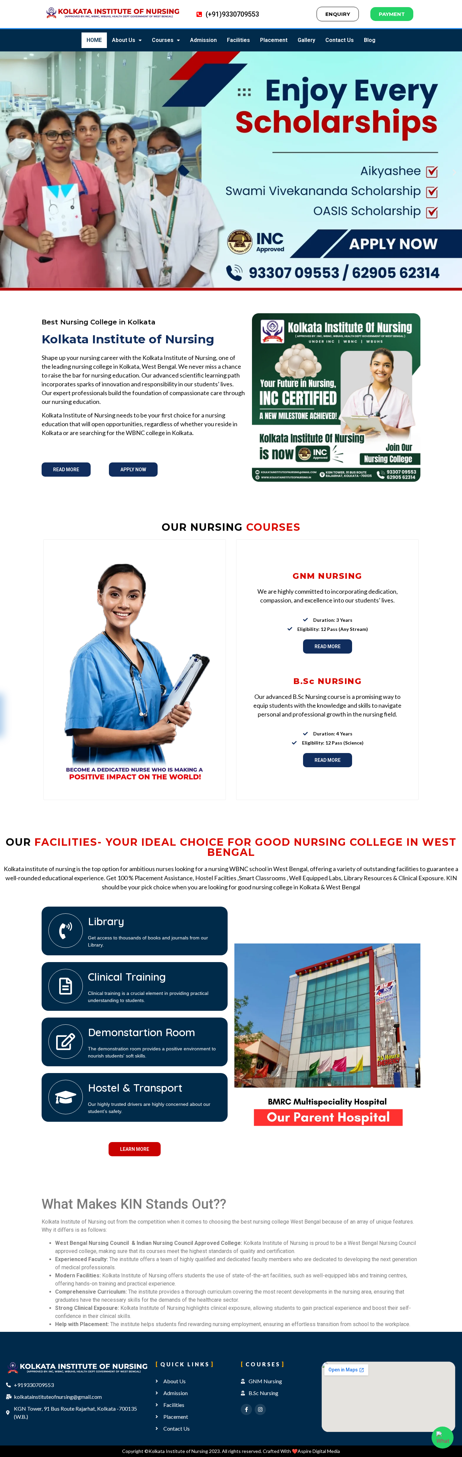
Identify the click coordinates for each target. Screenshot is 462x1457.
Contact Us (339, 40)
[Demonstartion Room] (65, 1041)
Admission (203, 40)
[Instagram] (260, 1409)
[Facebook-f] (246, 1409)
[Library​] (65, 930)
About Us (123, 40)
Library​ (106, 921)
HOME (94, 40)
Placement (273, 40)
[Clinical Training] (65, 986)
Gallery (306, 40)
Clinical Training (127, 976)
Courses (163, 40)
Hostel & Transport (135, 1087)
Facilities (238, 40)
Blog (369, 40)
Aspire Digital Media (319, 1451)
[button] (127, 40)
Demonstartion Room (141, 1032)
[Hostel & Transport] (65, 1097)
